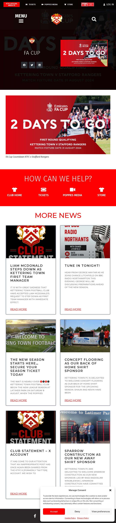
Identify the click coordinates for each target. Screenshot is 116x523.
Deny (77, 511)
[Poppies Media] (72, 189)
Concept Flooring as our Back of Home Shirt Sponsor (84, 365)
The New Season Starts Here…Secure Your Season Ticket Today (27, 367)
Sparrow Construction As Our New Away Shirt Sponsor (83, 456)
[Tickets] (43, 189)
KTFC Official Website (11, 4)
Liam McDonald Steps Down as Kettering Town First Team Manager (27, 273)
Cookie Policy (70, 518)
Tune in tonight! (82, 266)
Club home (14, 195)
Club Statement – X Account (30, 452)
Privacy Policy (83, 518)
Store (101, 195)
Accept (54, 511)
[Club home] (14, 189)
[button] (110, 490)
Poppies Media (72, 195)
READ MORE (18, 309)
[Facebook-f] (35, 516)
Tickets (43, 195)
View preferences (101, 511)
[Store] (101, 189)
